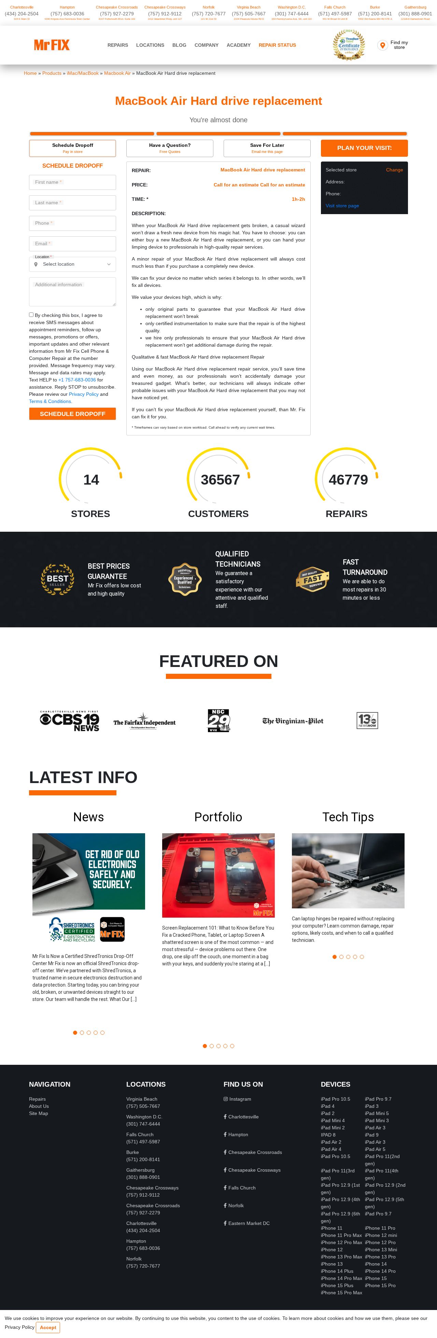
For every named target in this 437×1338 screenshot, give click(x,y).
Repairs (118, 45)
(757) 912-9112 (165, 13)
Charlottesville (21, 7)
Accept (48, 1327)
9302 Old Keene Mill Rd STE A (375, 19)
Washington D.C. (292, 7)
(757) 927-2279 (117, 13)
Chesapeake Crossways (165, 7)
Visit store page (342, 205)
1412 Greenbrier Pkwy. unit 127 (165, 19)
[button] (89, 917)
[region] (218, 587)
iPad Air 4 (331, 1149)
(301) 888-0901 (415, 13)
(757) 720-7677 (209, 13)
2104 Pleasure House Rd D (249, 19)
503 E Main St (22, 19)
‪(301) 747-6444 (292, 13)
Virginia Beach (248, 7)
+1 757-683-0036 (77, 379)
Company (206, 45)
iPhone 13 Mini (381, 1249)
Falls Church (335, 7)
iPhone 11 (331, 1228)
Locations (150, 45)
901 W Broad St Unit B (335, 19)
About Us (39, 1106)
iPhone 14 (376, 1264)
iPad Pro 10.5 (335, 1099)
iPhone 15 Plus (337, 1285)
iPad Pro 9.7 (378, 1099)
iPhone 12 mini (381, 1235)
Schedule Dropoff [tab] (72, 148)
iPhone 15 (376, 1278)
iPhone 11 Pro (380, 1228)
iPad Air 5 (375, 1149)
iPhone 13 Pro (380, 1256)
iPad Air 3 (375, 1127)
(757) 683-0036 (67, 13)
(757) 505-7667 (249, 13)
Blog (179, 45)
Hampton (67, 7)
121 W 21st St (208, 19)
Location (43, 257)
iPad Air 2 (331, 1142)
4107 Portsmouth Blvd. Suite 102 (117, 19)
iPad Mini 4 (333, 1120)
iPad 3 (372, 1106)
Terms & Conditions (50, 401)
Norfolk (209, 7)
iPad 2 (328, 1113)
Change (394, 169)
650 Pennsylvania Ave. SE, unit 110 (292, 19)
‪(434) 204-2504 (22, 13)
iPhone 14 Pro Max (341, 1278)
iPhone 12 (332, 1249)
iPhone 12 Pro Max (341, 1242)
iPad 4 (328, 1106)
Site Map (38, 1113)
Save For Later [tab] (267, 148)
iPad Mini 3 (377, 1120)
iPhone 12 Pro (380, 1242)
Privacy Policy (84, 394)
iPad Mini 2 (333, 1127)
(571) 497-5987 (335, 13)
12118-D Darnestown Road (415, 19)
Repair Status (277, 45)
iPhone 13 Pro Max (341, 1256)
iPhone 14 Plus (337, 1271)
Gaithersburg (415, 7)
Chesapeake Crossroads (117, 7)
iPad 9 (372, 1135)
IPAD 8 (328, 1135)
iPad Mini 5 (377, 1113)
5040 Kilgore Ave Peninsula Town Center (67, 19)
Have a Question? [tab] (170, 148)
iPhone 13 (332, 1264)
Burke (375, 7)
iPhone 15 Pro (380, 1285)
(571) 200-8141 (375, 13)
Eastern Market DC (249, 1223)
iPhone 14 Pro (380, 1271)
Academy (239, 45)
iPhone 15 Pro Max (341, 1292)
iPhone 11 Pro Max (341, 1235)
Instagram (240, 1099)
